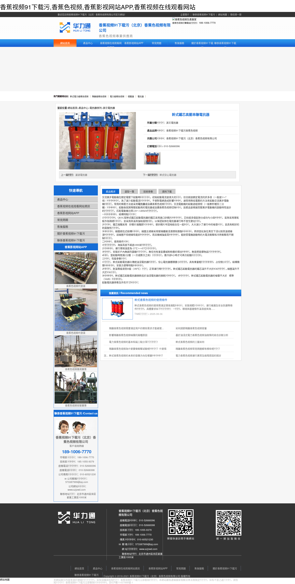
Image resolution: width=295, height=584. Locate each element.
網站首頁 (65, 43)
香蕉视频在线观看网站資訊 (111, 43)
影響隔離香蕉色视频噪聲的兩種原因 (131, 335)
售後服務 (179, 43)
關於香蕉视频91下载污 (202, 43)
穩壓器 (131, 96)
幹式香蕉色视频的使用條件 (151, 300)
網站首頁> (73, 107)
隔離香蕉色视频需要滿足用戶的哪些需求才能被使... (136, 328)
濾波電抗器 (81, 174)
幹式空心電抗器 (168, 174)
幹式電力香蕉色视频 (79, 96)
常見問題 (156, 43)
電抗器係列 (96, 107)
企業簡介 (184, 14)
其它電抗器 (109, 107)
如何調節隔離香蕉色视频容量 (191, 328)
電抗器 (141, 96)
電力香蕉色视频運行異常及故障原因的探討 (198, 355)
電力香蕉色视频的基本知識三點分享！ (134, 341)
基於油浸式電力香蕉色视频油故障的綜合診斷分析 (202, 335)
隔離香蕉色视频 (99, 96)
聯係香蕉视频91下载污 (204, 14)
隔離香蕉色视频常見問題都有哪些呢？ (198, 348)
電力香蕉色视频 (117, 96)
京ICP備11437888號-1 (121, 582)
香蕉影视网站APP (133, 43)
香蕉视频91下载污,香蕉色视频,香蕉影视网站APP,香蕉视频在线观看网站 (97, 6)
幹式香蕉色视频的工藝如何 (190, 341)
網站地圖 (222, 14)
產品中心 (88, 43)
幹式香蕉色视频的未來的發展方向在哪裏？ (136, 355)
